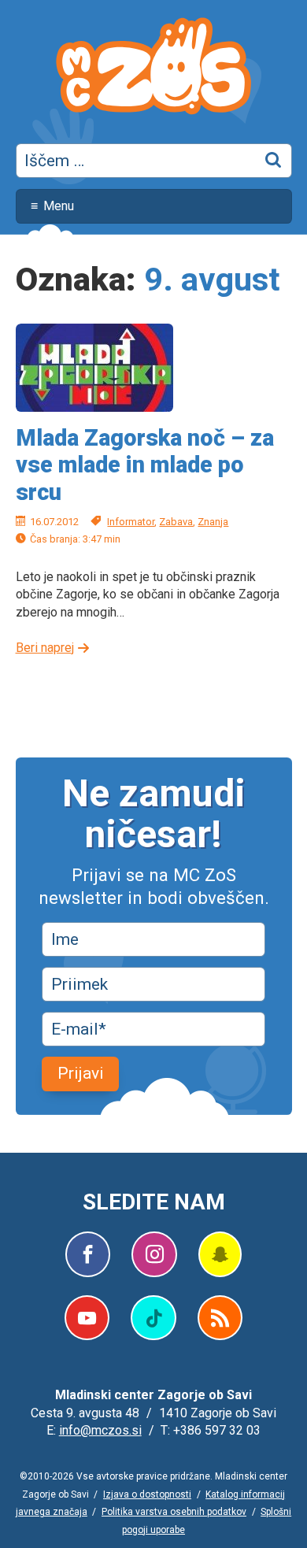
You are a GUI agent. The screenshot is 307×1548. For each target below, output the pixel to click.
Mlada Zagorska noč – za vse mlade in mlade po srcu (145, 465)
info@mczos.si (100, 1430)
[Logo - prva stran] (153, 68)
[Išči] (274, 160)
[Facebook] (87, 1253)
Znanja (213, 522)
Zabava (176, 522)
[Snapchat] (220, 1253)
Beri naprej (45, 647)
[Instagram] (153, 1253)
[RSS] (220, 1317)
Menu (58, 205)
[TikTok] (153, 1317)
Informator (130, 522)
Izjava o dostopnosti (147, 1494)
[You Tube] (87, 1317)
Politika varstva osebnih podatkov (174, 1511)
